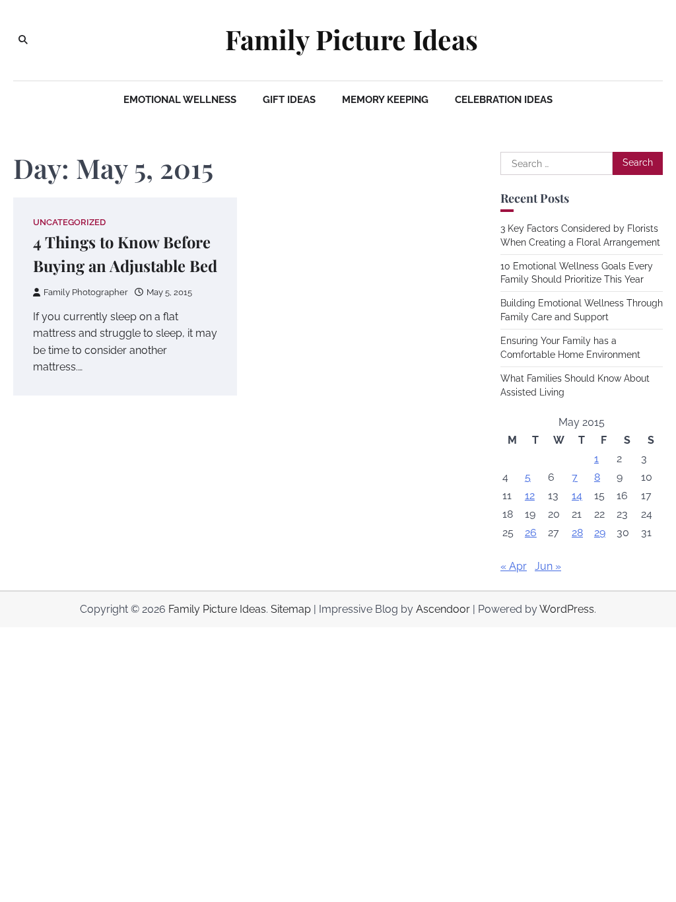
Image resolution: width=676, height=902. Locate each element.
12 (530, 495)
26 (531, 532)
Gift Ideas (289, 100)
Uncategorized (69, 222)
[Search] (23, 40)
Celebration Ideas (504, 100)
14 (577, 495)
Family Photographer (86, 292)
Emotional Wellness (179, 100)
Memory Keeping (385, 100)
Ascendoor (443, 609)
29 (599, 532)
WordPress (566, 609)
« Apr (513, 566)
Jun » (548, 566)
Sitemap (291, 609)
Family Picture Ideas (351, 39)
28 (577, 532)
